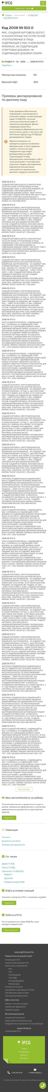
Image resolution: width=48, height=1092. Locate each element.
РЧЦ (10, 972)
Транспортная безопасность (16, 996)
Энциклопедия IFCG (13, 1031)
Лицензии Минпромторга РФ (17, 963)
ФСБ (10, 969)
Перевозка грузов (12, 1010)
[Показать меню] (43, 3)
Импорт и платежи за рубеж (16, 1004)
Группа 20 (8, 878)
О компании (24, 1052)
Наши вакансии (11, 930)
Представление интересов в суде (18, 1021)
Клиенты (24, 1055)
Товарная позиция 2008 (14, 882)
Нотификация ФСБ (12, 960)
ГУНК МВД (13, 978)
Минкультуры (14, 984)
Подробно (6, 65)
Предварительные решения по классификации (24, 1024)
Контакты (24, 1058)
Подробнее (9, 818)
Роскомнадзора (15, 975)
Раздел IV (8, 874)
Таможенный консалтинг (15, 1018)
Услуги (24, 1048)
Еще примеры (24, 789)
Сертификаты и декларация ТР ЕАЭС (19, 990)
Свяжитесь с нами (23, 8)
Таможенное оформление (15, 1007)
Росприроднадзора (16, 981)
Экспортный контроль (14, 987)
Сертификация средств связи (17, 993)
